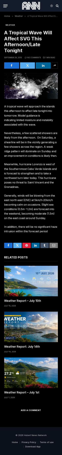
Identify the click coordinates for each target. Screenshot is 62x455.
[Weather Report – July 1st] (31, 372)
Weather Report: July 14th (22, 346)
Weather (10, 25)
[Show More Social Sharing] (55, 65)
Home (15, 442)
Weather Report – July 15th (22, 300)
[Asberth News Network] (31, 6)
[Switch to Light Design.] (51, 5)
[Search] (57, 6)
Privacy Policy (29, 442)
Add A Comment (31, 410)
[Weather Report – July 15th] (31, 281)
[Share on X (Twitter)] (27, 65)
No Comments (34, 58)
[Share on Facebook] (11, 65)
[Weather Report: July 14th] (31, 327)
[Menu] (5, 6)
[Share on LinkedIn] (43, 65)
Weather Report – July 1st (21, 392)
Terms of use (47, 442)
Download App (33, 446)
